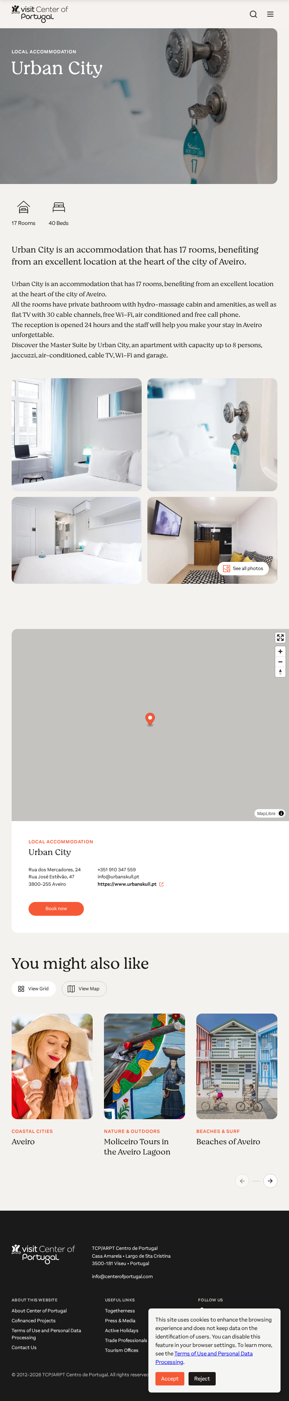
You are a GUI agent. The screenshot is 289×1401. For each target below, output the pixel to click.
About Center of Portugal (39, 1310)
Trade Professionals (126, 1340)
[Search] (253, 14)
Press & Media (120, 1320)
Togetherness (120, 1310)
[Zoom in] (280, 651)
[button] (270, 14)
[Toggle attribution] (281, 813)
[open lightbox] (77, 434)
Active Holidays (122, 1330)
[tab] (34, 989)
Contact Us (24, 1347)
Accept (170, 1378)
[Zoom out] (280, 662)
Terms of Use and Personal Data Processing (46, 1334)
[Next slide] (270, 1181)
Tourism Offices (122, 1350)
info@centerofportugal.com (122, 1276)
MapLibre (266, 813)
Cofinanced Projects (34, 1320)
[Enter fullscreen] (280, 638)
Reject (202, 1378)
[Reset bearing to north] (280, 672)
